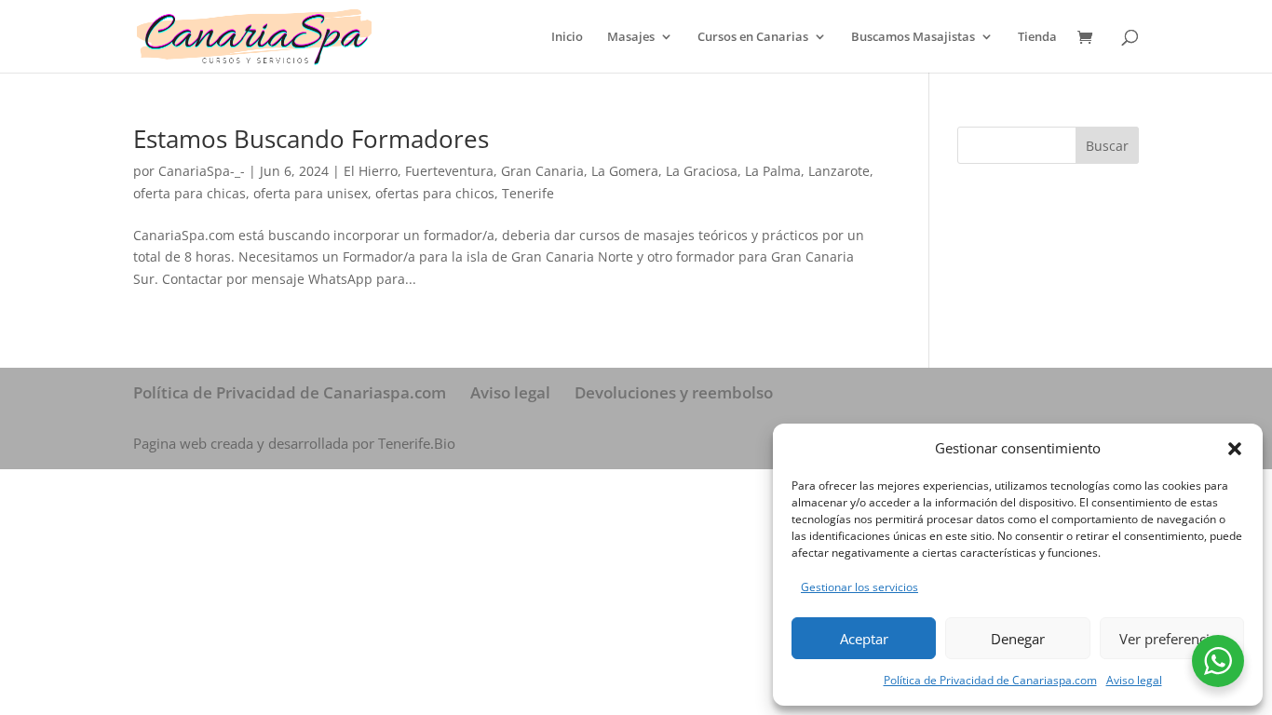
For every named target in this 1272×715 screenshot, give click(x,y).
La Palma (773, 171)
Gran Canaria (542, 171)
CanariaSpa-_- (201, 171)
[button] (1234, 448)
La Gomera (624, 171)
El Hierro (371, 171)
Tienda (1037, 37)
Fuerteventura (449, 171)
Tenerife (528, 193)
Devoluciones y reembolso (674, 392)
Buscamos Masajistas (913, 37)
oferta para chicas (189, 193)
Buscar (1107, 146)
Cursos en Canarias (752, 37)
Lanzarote (839, 171)
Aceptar (864, 638)
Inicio (567, 37)
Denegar (1018, 638)
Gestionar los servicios (859, 587)
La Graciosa (701, 171)
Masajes (631, 37)
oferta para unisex (310, 193)
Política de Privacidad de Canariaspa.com (990, 680)
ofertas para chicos (434, 193)
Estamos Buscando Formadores (311, 138)
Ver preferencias (1171, 638)
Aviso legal (1134, 680)
